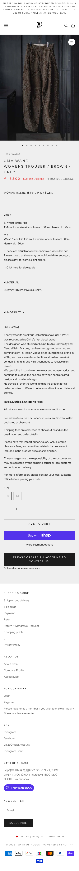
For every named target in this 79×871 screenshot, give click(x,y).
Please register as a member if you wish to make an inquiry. (39, 708)
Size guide (10, 607)
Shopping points (13, 632)
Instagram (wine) (14, 751)
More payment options (39, 544)
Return (8, 619)
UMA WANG (12, 154)
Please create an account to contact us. (39, 559)
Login (7, 695)
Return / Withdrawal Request (21, 626)
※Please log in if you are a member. (22, 568)
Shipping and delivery (16, 600)
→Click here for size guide (19, 267)
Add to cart (39, 523)
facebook (9, 738)
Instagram (10, 732)
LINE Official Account (17, 744)
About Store (11, 664)
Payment (9, 613)
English (54, 836)
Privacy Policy (12, 645)
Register (9, 702)
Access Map (11, 676)
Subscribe (18, 822)
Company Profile (14, 670)
